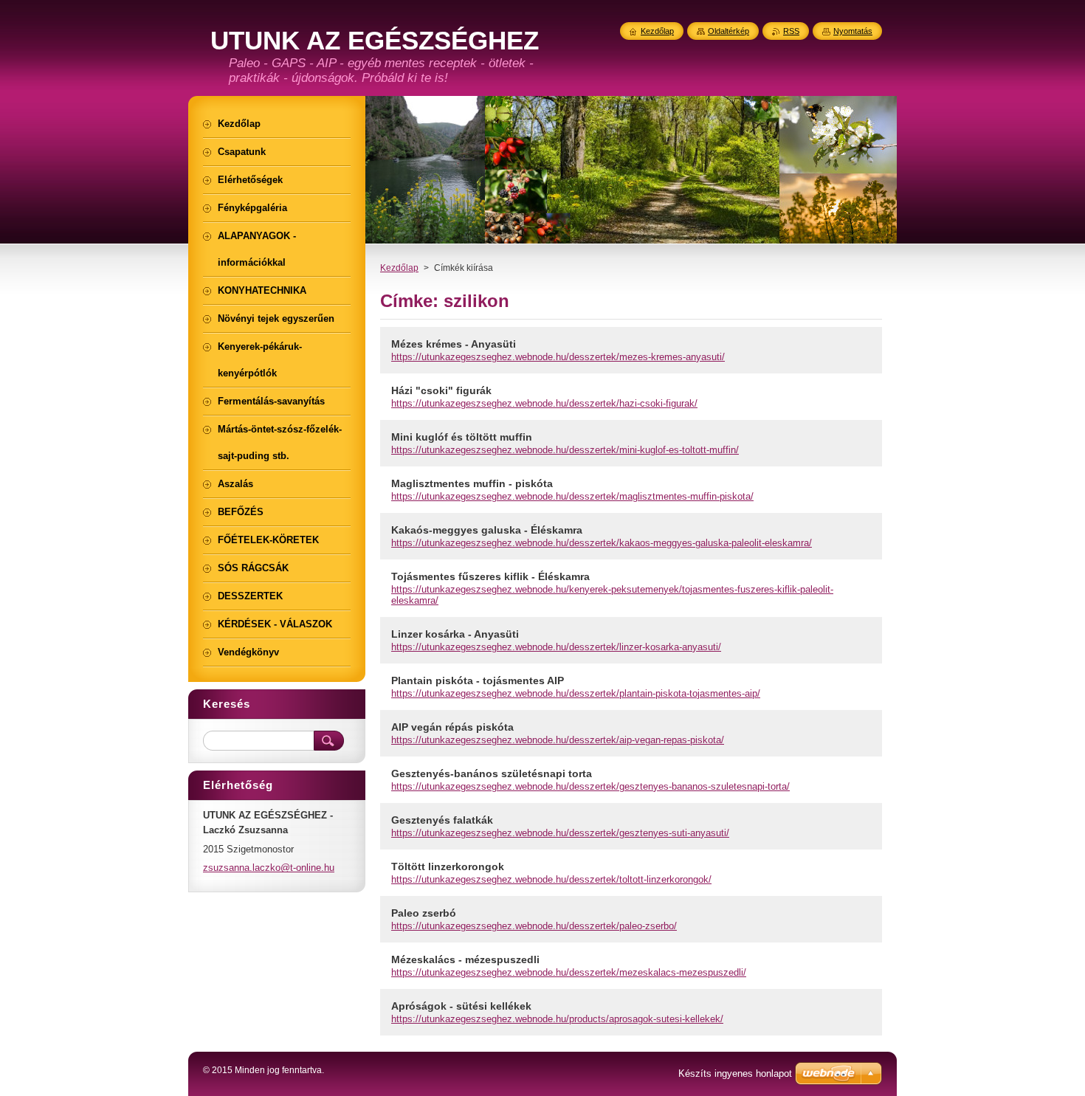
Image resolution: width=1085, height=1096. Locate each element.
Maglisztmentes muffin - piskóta (472, 483)
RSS (791, 31)
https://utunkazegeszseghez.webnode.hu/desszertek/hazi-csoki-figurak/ (544, 403)
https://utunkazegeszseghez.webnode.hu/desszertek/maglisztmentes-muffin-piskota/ (572, 496)
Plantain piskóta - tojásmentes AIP (477, 680)
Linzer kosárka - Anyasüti (455, 634)
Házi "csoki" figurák (441, 390)
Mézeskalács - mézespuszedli (465, 959)
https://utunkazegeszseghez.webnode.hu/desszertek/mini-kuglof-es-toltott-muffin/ (565, 449)
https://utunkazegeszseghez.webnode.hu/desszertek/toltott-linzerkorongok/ (551, 879)
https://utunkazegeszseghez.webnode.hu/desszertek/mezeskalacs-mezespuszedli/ (568, 972)
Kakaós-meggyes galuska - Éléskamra (486, 530)
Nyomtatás (852, 31)
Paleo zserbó (423, 913)
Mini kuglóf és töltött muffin (461, 437)
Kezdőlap (399, 267)
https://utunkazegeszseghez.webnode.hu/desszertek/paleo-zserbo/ (534, 925)
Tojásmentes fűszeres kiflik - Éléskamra (490, 576)
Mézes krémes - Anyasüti (453, 344)
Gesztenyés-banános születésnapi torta (491, 773)
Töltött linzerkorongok (447, 866)
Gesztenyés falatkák (442, 820)
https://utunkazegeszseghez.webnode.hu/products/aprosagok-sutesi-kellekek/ (557, 1018)
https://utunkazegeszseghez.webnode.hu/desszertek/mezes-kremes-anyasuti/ (558, 356)
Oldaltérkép (728, 31)
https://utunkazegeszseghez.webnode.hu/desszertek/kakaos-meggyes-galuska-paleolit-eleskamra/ (601, 542)
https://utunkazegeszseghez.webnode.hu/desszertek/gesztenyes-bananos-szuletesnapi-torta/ (590, 786)
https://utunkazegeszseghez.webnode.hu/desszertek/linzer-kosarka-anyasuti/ (556, 646)
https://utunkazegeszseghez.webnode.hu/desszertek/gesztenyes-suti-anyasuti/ (560, 832)
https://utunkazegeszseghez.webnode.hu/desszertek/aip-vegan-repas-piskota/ (557, 739)
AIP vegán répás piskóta (452, 727)
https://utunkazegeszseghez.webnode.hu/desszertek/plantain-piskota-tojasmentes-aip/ (575, 693)
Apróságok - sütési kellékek (461, 1006)
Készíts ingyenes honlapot (735, 1073)
